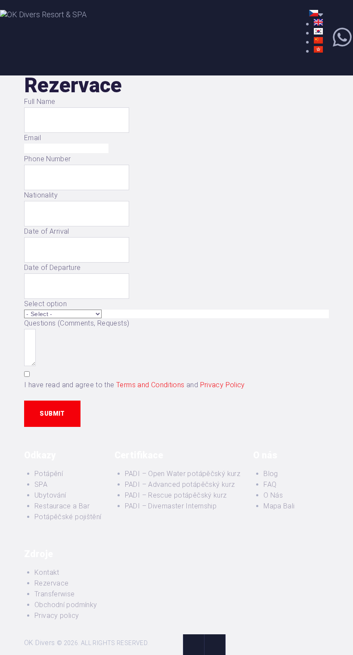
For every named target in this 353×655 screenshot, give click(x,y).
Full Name (39, 101)
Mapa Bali (278, 506)
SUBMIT (52, 413)
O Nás (273, 495)
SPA (40, 484)
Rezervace (51, 583)
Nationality (41, 195)
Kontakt (46, 572)
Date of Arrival (46, 231)
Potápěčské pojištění (68, 517)
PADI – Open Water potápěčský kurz (183, 474)
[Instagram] (215, 644)
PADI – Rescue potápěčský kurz (176, 495)
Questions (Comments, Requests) (76, 323)
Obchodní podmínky (65, 605)
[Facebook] (193, 644)
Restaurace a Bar (62, 506)
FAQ (269, 484)
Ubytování (50, 495)
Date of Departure (52, 267)
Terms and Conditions (150, 385)
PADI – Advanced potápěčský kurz (180, 484)
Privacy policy (56, 615)
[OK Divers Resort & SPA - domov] (43, 14)
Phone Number (47, 159)
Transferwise (54, 594)
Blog (270, 474)
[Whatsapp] (342, 37)
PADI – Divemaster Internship (171, 506)
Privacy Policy (222, 385)
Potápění (48, 474)
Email (32, 138)
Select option (45, 304)
